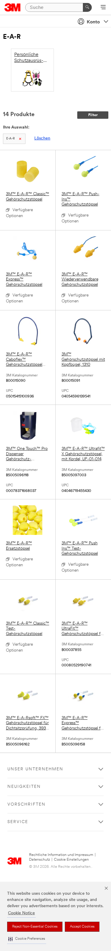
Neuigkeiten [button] (24, 787)
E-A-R (10, 138)
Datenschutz (39, 860)
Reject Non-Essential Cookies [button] (34, 926)
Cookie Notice (21, 913)
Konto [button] (93, 22)
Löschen (42, 138)
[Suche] (87, 7)
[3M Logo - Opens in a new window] (12, 7)
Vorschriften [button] (26, 804)
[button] (26, 939)
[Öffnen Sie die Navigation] (103, 7)
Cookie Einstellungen (71, 860)
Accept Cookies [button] (82, 926)
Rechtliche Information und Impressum (61, 855)
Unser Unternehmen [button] (35, 769)
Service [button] (17, 822)
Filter (93, 115)
